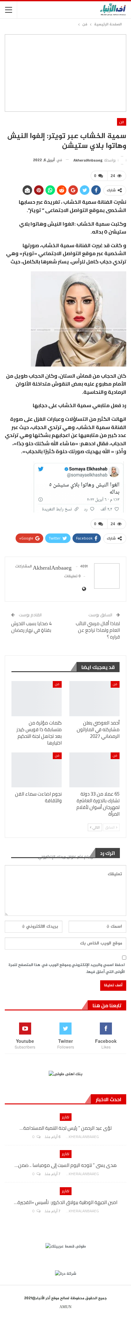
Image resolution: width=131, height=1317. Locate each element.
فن (121, 121)
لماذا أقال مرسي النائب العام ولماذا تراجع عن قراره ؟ (98, 630)
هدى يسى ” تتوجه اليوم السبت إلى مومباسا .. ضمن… (66, 1165)
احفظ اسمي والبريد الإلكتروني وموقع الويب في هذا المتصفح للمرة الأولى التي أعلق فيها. (67, 969)
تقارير (65, 1117)
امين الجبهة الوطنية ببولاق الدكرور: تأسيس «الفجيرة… (65, 1202)
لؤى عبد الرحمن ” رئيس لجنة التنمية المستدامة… (66, 1128)
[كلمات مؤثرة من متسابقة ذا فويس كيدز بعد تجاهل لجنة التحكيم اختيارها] (36, 698)
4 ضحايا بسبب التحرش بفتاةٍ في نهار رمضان (31, 627)
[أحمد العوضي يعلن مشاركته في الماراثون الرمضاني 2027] (94, 698)
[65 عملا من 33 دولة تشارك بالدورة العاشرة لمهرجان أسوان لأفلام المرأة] (94, 770)
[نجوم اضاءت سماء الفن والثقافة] (36, 770)
